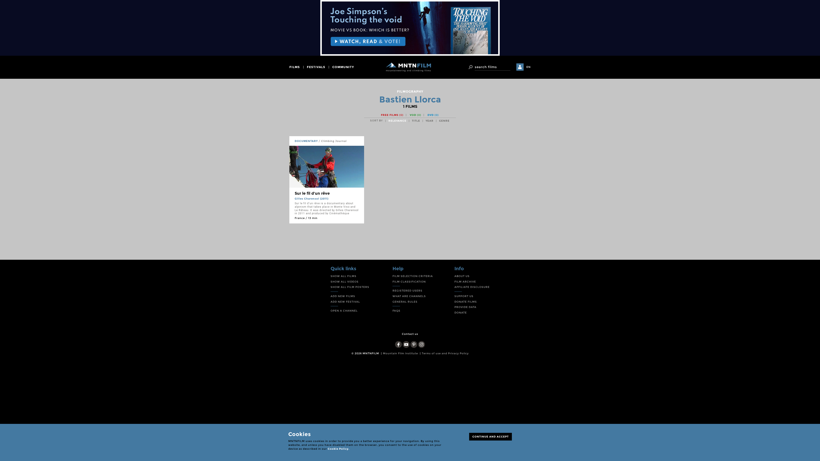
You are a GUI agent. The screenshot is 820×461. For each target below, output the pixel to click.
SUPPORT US (463, 296)
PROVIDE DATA (465, 307)
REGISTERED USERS (407, 290)
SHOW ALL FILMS (343, 276)
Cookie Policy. (338, 448)
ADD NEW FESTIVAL (345, 301)
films (294, 67)
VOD (415, 115)
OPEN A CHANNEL (344, 310)
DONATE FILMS (465, 301)
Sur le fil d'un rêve (312, 193)
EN (528, 67)
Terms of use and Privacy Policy (445, 353)
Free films (392, 115)
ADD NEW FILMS (343, 296)
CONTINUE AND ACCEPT (490, 436)
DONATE (460, 312)
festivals (316, 67)
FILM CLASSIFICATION (409, 281)
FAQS (396, 310)
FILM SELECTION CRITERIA (412, 276)
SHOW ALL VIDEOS (345, 281)
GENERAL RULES (404, 301)
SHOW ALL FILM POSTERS (350, 287)
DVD (433, 115)
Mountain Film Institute (400, 353)
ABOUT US (462, 276)
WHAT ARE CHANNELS (409, 296)
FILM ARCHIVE (465, 281)
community (343, 67)
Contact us (410, 334)
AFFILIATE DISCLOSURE (472, 287)
